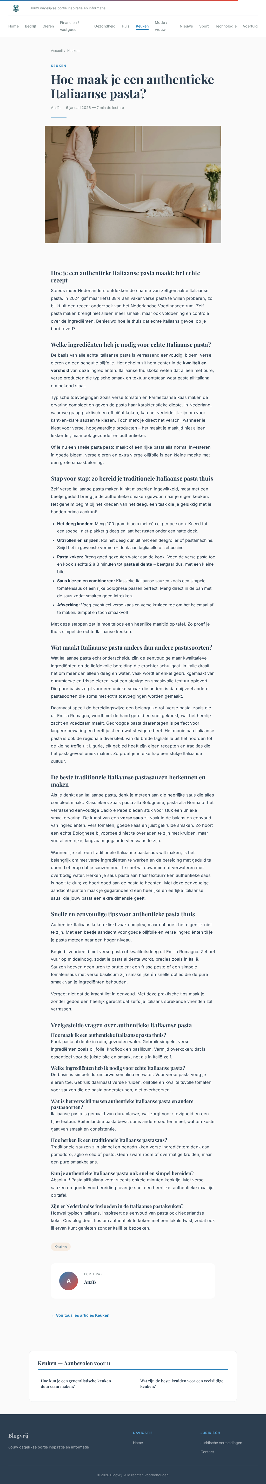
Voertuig (250, 26)
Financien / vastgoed (69, 26)
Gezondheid (105, 26)
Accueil (57, 50)
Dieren (48, 26)
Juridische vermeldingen (221, 1442)
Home (13, 26)
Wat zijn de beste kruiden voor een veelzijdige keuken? (181, 1383)
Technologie (226, 26)
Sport (204, 26)
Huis (126, 26)
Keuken (142, 26)
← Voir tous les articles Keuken (80, 1315)
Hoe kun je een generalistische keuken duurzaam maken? (76, 1383)
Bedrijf (30, 26)
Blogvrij (18, 1435)
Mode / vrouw (161, 26)
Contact (207, 1452)
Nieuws (186, 26)
